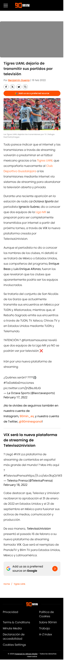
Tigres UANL (45, 160)
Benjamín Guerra (19, 80)
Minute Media (12, 628)
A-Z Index (45, 634)
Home (7, 583)
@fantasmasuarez (34, 340)
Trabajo (44, 628)
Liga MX (41, 212)
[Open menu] (6, 5)
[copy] (25, 86)
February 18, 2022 (15, 485)
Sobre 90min (48, 622)
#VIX (17, 454)
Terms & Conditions (16, 622)
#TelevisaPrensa (15, 476)
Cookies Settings (14, 645)
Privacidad (10, 612)
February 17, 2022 (15, 397)
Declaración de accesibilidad (14, 636)
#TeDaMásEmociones (19, 383)
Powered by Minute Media (26, 653)
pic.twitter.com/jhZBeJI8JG (22, 388)
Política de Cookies (46, 614)
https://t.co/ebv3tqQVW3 (44, 476)
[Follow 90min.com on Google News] (55, 568)
